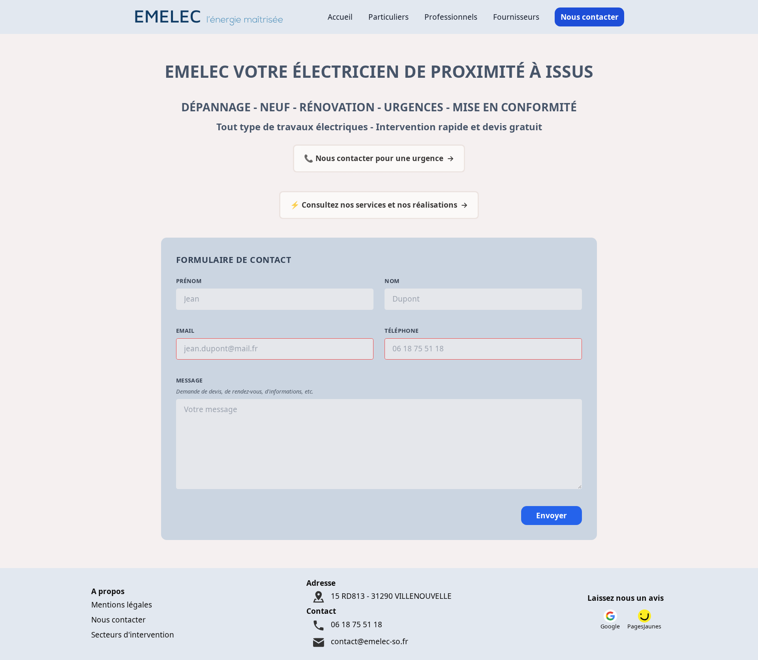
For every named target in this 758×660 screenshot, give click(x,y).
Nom (392, 281)
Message (189, 380)
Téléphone (401, 330)
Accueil (340, 17)
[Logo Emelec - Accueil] (211, 17)
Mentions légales (121, 605)
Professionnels (450, 17)
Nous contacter (590, 17)
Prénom (188, 281)
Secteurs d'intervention (132, 635)
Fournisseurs (516, 17)
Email (185, 330)
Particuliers (388, 17)
